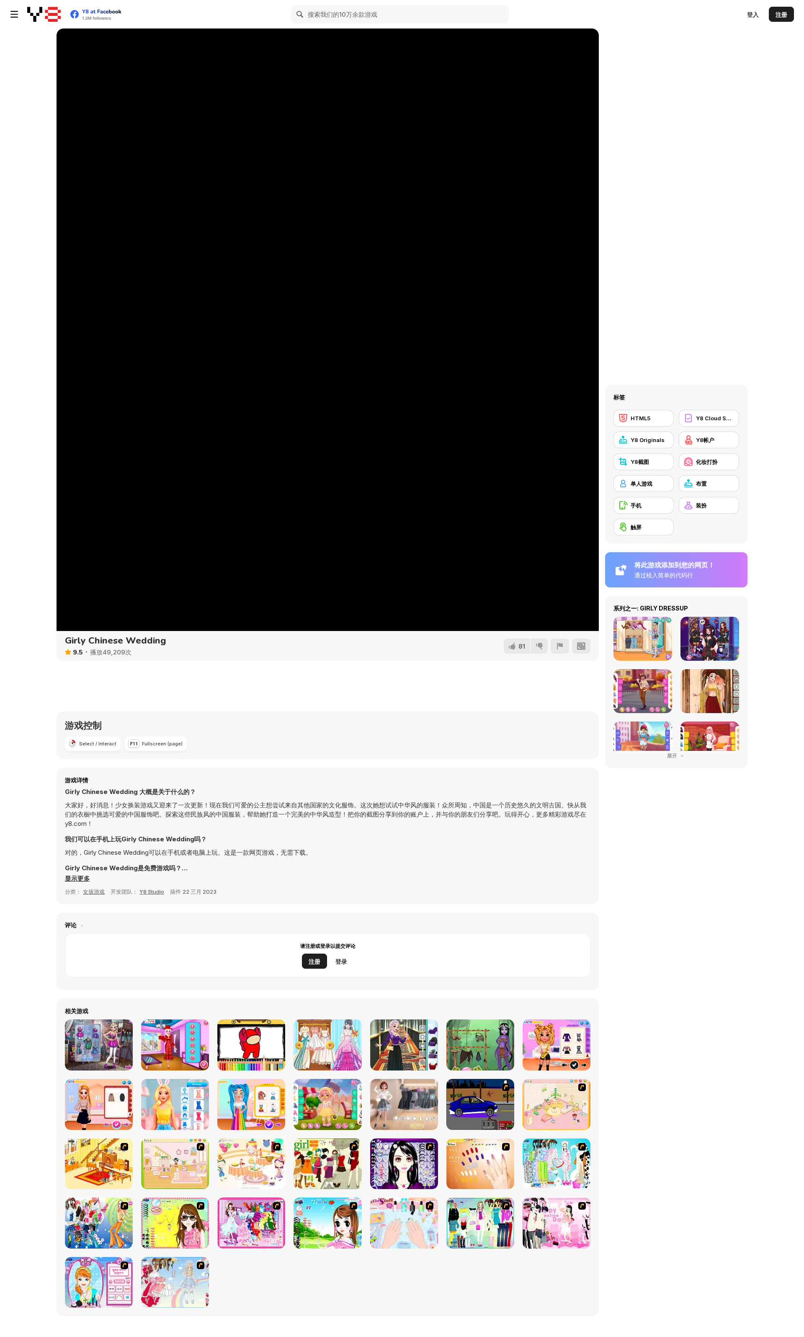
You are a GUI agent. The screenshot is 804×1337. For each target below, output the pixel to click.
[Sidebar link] (14, 14)
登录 (341, 961)
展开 (672, 756)
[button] (77, 878)
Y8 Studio (151, 891)
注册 (781, 14)
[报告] (560, 646)
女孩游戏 (94, 891)
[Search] (300, 14)
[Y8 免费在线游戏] (44, 14)
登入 (753, 14)
